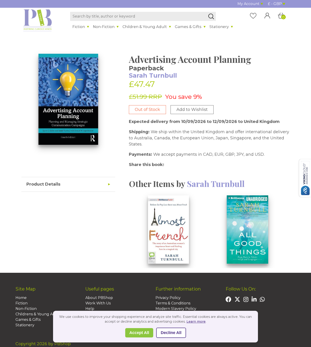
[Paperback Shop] (37, 20)
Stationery (219, 26)
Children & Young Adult (144, 26)
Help (89, 308)
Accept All (139, 332)
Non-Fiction (104, 26)
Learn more (196, 321)
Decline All (171, 332)
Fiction (78, 26)
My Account (248, 4)
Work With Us (98, 303)
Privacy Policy (168, 298)
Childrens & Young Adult (38, 314)
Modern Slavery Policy (176, 308)
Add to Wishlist (192, 109)
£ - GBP (275, 4)
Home (21, 298)
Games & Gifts (188, 26)
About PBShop (99, 298)
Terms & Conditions (173, 303)
